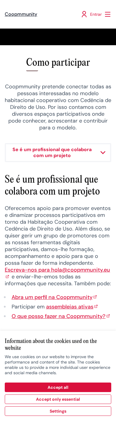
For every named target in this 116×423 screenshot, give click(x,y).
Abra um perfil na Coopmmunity (55, 297)
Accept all (58, 387)
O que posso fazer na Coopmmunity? (61, 316)
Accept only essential (58, 399)
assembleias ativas (72, 306)
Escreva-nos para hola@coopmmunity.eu (57, 273)
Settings (58, 411)
